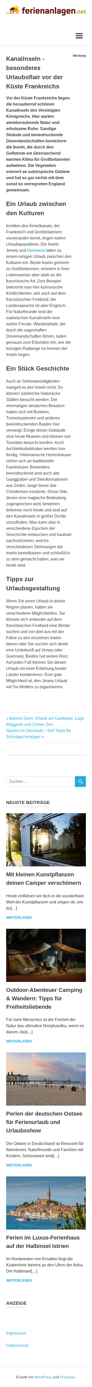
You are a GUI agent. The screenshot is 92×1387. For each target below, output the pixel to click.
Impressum (16, 1333)
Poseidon (67, 1377)
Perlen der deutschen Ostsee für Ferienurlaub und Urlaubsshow (44, 1122)
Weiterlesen (19, 917)
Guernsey (36, 250)
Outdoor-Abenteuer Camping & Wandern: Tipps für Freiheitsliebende (44, 998)
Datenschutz (17, 1345)
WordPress (43, 1377)
